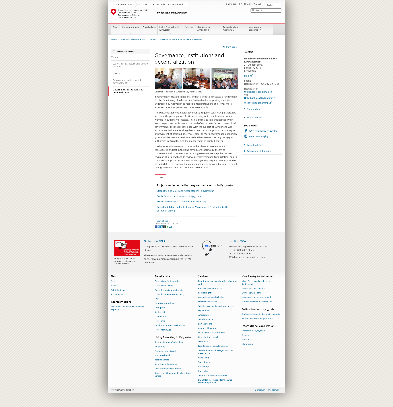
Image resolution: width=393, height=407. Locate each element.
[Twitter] (159, 226)
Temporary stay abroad (165, 351)
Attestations (203, 315)
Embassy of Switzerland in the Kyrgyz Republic (128, 308)
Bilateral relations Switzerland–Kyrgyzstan (261, 314)
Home (114, 39)
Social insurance (205, 319)
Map (246, 75)
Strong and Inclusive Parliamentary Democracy (181, 201)
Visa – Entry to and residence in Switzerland (256, 282)
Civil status (203, 371)
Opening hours (254, 109)
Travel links (160, 321)
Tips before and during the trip (169, 290)
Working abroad (162, 355)
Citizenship (203, 366)
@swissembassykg (258, 136)
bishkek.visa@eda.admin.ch (261, 97)
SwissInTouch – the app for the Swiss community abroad (215, 381)
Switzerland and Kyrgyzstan (231, 28)
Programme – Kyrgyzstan (253, 331)
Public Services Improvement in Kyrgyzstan (179, 196)
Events (114, 285)
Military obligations (207, 328)
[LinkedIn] (161, 226)
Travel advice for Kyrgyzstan (167, 281)
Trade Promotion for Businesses (212, 375)
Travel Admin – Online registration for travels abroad (215, 351)
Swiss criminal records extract (211, 333)
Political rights (205, 293)
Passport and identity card (210, 288)
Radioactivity (161, 312)
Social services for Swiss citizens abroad (216, 306)
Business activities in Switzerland (257, 302)
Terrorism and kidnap (164, 303)
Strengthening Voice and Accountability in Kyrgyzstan (185, 190)
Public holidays (254, 117)
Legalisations (204, 310)
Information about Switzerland (256, 297)
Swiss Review (204, 362)
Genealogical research (208, 337)
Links (159, 177)
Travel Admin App (163, 330)
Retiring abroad (162, 360)
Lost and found (205, 324)
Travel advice (149, 27)
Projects (245, 340)
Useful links (203, 358)
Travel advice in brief (164, 285)
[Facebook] (156, 226)
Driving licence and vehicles (211, 297)
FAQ (157, 299)
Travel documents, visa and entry (169, 294)
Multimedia (247, 344)
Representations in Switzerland (169, 342)
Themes (152, 39)
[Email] (170, 226)
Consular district (254, 145)
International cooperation (255, 28)
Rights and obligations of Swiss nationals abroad (173, 374)
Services (189, 27)
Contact (247, 51)
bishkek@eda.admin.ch (259, 91)
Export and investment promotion (257, 318)
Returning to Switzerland (166, 364)
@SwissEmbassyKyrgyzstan (263, 130)
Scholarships (204, 341)
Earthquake (160, 308)
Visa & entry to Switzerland (204, 28)
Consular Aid (160, 316)
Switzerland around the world (170, 4)
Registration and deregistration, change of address (217, 282)
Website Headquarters (256, 102)
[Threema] (164, 226)
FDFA (145, 4)
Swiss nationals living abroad (168, 369)
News (116, 27)
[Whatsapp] (167, 226)
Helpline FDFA (237, 241)
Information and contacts (253, 288)
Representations (130, 27)
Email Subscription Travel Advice (170, 325)
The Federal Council (125, 4)
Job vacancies (117, 294)
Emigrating (160, 346)
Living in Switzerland (251, 293)
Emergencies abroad (207, 302)
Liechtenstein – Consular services (213, 346)
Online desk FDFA (154, 241)
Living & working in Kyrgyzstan (169, 28)
